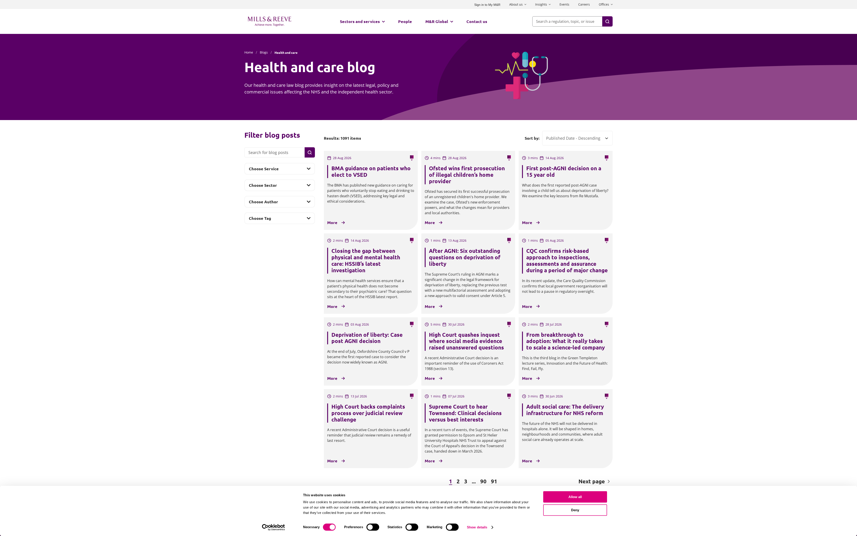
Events (564, 4)
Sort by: (532, 138)
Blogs (264, 52)
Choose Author (263, 203)
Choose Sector (263, 187)
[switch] (372, 527)
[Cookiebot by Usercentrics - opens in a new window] (273, 527)
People (405, 21)
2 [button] (458, 481)
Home (248, 52)
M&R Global (436, 21)
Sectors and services (360, 21)
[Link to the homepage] (269, 21)
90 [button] (483, 481)
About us (516, 4)
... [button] (474, 481)
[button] (348, 482)
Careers (584, 4)
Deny (575, 510)
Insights (541, 4)
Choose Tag (260, 220)
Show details (477, 527)
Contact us (476, 21)
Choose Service (264, 170)
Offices (604, 4)
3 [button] (465, 481)
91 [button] (494, 481)
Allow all (575, 497)
